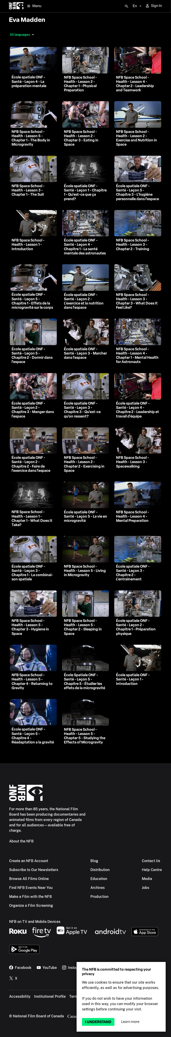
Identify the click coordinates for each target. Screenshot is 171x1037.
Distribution (100, 870)
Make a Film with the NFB (30, 896)
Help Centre (152, 870)
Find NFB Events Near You (31, 888)
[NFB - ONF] (16, 6)
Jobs (145, 888)
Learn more (130, 1022)
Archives (97, 888)
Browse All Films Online (29, 879)
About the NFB (21, 841)
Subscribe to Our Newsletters (33, 870)
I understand (98, 1022)
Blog (94, 861)
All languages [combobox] (20, 34)
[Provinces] (33, 34)
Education (98, 879)
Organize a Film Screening (31, 905)
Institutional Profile (50, 996)
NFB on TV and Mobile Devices (34, 921)
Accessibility (20, 996)
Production (99, 896)
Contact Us (151, 861)
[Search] (126, 6)
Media (147, 879)
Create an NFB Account (28, 861)
